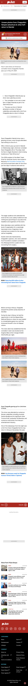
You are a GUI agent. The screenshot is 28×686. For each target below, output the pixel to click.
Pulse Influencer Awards (20, 658)
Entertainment (6, 6)
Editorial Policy (20, 655)
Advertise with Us (5, 656)
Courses (18, 645)
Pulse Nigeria (4, 667)
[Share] (25, 34)
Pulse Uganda (5, 673)
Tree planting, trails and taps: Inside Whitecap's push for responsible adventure (16, 612)
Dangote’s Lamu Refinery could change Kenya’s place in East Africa (16, 578)
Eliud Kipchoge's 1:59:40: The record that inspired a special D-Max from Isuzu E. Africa (17, 595)
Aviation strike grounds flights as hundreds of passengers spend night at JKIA (17, 569)
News (9, 565)
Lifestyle (10, 609)
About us (3, 652)
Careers (18, 642)
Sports (18, 639)
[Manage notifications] (25, 683)
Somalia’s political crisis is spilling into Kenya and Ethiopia (17, 585)
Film (12, 6)
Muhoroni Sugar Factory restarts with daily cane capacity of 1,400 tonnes (17, 604)
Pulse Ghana (4, 670)
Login (24, 2)
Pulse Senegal (20, 667)
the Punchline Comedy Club (15, 161)
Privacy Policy (20, 652)
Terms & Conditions (6, 659)
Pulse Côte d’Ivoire (19, 671)
